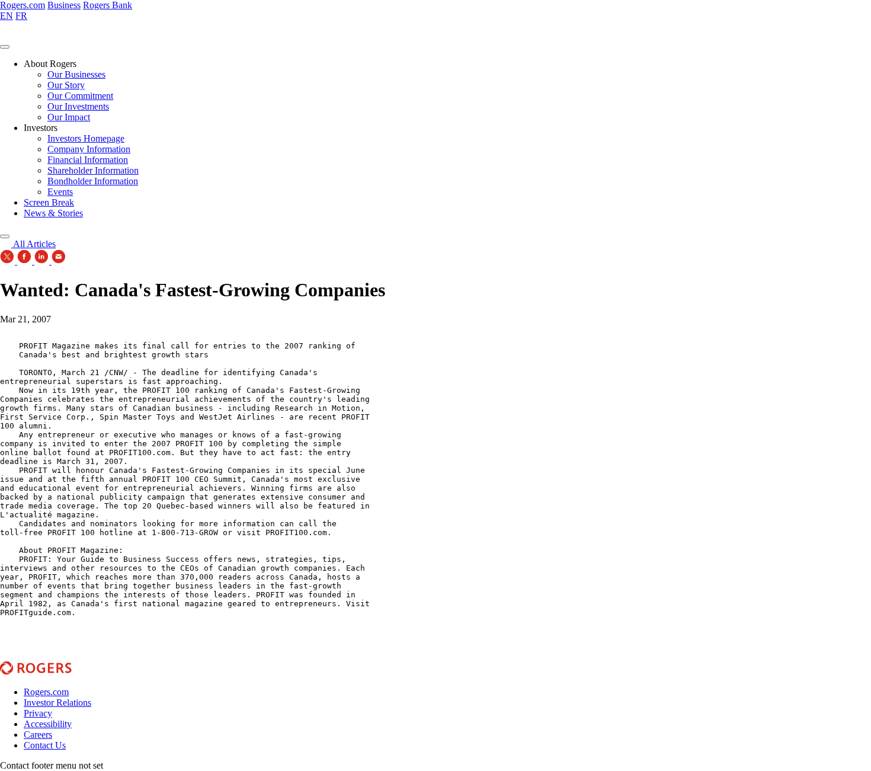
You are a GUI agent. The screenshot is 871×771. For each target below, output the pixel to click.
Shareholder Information (93, 170)
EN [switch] (6, 16)
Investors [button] (40, 128)
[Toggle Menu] (4, 47)
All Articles (33, 244)
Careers (38, 735)
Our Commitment (80, 96)
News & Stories (53, 213)
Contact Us (45, 745)
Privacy (38, 713)
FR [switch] (21, 16)
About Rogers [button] (50, 64)
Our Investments (78, 106)
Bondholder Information (92, 181)
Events (60, 192)
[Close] (4, 236)
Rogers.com (22, 5)
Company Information (88, 149)
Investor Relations (57, 703)
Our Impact (68, 117)
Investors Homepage (85, 138)
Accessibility (48, 724)
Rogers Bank (107, 5)
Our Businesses (76, 74)
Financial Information (87, 160)
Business (64, 5)
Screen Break (49, 202)
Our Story (66, 85)
